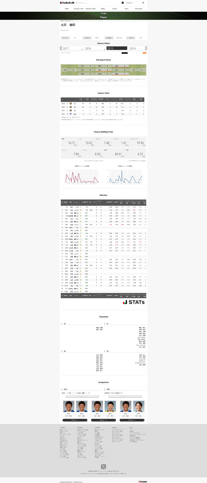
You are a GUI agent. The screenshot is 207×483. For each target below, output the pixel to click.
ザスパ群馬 (97, 432)
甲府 (71, 253)
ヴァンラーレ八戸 (81, 431)
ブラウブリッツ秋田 (81, 434)
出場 (80, 99)
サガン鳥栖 (79, 454)
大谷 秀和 (99, 355)
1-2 (77, 216)
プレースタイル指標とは (135, 437)
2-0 (77, 271)
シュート (114, 99)
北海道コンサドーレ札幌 (82, 430)
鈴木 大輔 (142, 331)
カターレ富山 (80, 447)
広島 (71, 245)
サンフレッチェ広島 (64, 454)
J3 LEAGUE (97, 427)
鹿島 (71, 221)
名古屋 (71, 248)
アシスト (127, 99)
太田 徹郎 (99, 368)
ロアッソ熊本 (98, 454)
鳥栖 (71, 224)
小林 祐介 (99, 366)
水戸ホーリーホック (64, 431)
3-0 (77, 268)
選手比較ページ (75, 420)
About (126, 9)
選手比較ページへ (125, 396)
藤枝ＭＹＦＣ (80, 450)
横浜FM (71, 216)
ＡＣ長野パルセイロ (99, 437)
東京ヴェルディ (63, 438)
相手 (70, 202)
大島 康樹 (142, 364)
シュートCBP (138, 202)
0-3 (77, 233)
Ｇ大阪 (71, 251)
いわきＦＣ (79, 437)
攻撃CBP (109, 202)
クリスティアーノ (140, 362)
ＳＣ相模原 (97, 434)
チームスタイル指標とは (135, 438)
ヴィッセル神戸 (63, 451)
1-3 (77, 221)
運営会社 (110, 471)
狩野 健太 (99, 359)
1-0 (77, 207)
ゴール (107, 99)
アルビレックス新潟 (81, 446)
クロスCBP (121, 202)
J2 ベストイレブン (116, 437)
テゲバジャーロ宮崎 (81, 457)
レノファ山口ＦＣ (99, 447)
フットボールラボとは (134, 432)
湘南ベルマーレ (80, 443)
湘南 (71, 236)
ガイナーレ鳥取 (98, 446)
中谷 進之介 (141, 339)
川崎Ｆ (71, 227)
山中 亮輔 (142, 335)
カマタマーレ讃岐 (99, 448)
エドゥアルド (141, 337)
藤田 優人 (142, 327)
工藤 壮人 (142, 355)
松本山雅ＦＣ (98, 435)
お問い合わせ (116, 471)
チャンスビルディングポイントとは (93, 160)
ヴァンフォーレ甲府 (81, 444)
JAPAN (103, 9)
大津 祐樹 (142, 357)
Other (131, 427)
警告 (134, 99)
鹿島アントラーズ (64, 430)
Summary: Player (91, 9)
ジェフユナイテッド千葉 (65, 434)
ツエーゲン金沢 (98, 438)
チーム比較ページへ (82, 396)
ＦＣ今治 (79, 453)
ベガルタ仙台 (80, 432)
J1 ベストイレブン (116, 432)
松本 (71, 219)
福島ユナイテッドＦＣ (99, 430)
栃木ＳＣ (97, 431)
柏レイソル (62, 435)
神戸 (71, 207)
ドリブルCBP (127, 202)
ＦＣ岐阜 (97, 440)
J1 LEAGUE (62, 427)
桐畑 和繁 (99, 327)
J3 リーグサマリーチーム (117, 438)
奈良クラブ (97, 444)
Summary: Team (79, 9)
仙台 (71, 210)
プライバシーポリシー (102, 471)
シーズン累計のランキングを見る (136, 160)
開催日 (66, 202)
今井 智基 (142, 343)
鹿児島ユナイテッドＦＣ (100, 456)
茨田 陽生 (99, 357)
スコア (76, 202)
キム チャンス (140, 345)
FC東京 (71, 239)
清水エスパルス (63, 444)
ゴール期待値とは (133, 441)
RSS (144, 53)
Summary (114, 427)
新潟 (71, 213)
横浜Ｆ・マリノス (64, 443)
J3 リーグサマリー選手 (117, 440)
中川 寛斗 (99, 364)
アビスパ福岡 (63, 456)
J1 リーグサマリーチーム (117, 430)
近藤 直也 (142, 329)
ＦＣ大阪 (97, 443)
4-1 (77, 227)
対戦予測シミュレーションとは (136, 440)
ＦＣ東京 (62, 437)
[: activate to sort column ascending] (65, 100)
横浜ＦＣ (79, 441)
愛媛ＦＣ (97, 450)
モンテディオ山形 (81, 435)
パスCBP (115, 202)
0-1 (77, 248)
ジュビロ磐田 (80, 448)
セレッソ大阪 (63, 450)
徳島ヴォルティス (81, 451)
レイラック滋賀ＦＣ (99, 441)
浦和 (71, 242)
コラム (131, 430)
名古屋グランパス (64, 446)
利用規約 (90, 471)
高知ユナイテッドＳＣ (99, 451)
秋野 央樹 (99, 362)
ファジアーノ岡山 (64, 453)
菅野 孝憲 (99, 329)
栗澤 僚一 (99, 370)
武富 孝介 (99, 361)
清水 (71, 230)
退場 (141, 99)
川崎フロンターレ (64, 441)
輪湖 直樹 (142, 341)
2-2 (77, 274)
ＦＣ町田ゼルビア (64, 440)
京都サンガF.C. (63, 447)
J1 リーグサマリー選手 (117, 431)
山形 (75, 114)
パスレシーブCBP (133, 202)
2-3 (77, 213)
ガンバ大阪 (62, 448)
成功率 (121, 99)
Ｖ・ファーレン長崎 (64, 457)
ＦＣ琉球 (97, 457)
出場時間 (100, 99)
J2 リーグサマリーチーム (117, 434)
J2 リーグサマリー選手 (117, 435)
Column (114, 9)
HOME (66, 9)
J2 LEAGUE (79, 427)
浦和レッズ (62, 432)
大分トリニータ (80, 456)
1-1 (77, 210)
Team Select (138, 9)
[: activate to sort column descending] (62, 100)
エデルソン (142, 361)
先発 (87, 99)
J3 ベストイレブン (116, 441)
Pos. (90, 202)
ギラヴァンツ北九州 (99, 453)
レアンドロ (142, 359)
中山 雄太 (142, 347)
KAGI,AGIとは (133, 435)
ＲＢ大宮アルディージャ (82, 440)
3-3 (77, 242)
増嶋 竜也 (142, 333)
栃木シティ (79, 438)
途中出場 (94, 99)
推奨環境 (95, 471)
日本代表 (132, 431)
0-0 (77, 230)
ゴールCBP (145, 202)
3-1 (77, 219)
